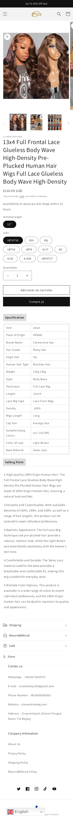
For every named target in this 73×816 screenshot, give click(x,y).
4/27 (45, 249)
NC (61, 249)
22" (9, 224)
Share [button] (11, 656)
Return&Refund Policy (22, 771)
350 (31, 240)
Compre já (36, 302)
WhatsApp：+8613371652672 (27, 677)
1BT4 (29, 249)
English (21, 812)
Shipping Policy (18, 762)
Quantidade (10, 267)
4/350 (27, 258)
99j (46, 240)
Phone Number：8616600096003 (29, 695)
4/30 (10, 258)
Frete (22, 196)
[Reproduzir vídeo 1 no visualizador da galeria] (36, 122)
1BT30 (11, 249)
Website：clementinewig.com (27, 704)
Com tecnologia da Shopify (47, 814)
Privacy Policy (17, 753)
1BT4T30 (13, 240)
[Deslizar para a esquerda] (4, 123)
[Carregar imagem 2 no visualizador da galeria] (55, 122)
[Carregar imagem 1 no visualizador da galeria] (18, 122)
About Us (14, 744)
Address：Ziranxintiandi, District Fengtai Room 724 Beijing (34, 716)
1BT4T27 (47, 258)
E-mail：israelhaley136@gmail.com (31, 686)
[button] (5, 14)
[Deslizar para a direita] (68, 123)
